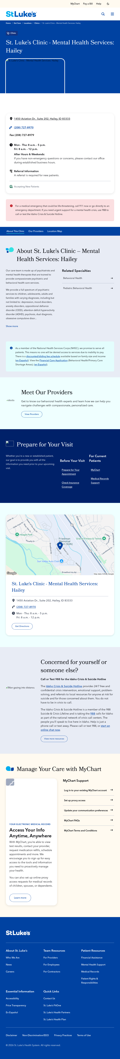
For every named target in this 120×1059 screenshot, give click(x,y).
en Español (22, 360)
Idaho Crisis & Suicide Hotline (64, 686)
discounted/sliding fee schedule (43, 356)
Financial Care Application (54, 360)
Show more (12, 326)
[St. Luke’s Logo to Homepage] (21, 14)
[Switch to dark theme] (108, 4)
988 (92, 713)
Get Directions (22, 626)
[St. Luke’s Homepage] (18, 932)
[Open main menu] (111, 14)
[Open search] (103, 14)
